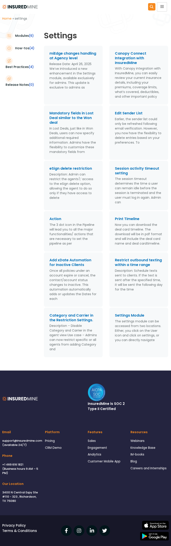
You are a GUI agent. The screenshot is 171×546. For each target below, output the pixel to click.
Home (7, 18)
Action (55, 218)
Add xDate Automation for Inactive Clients (70, 262)
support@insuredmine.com (22, 441)
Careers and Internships (148, 468)
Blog (133, 461)
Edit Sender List (128, 113)
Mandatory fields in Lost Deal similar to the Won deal (71, 118)
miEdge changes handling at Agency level (72, 56)
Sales (92, 441)
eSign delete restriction (70, 168)
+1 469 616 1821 (12, 464)
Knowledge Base (142, 448)
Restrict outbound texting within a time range (138, 262)
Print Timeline (127, 218)
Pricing (50, 441)
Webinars (137, 441)
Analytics (94, 454)
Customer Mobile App (104, 461)
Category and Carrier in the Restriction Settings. (71, 318)
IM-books (137, 454)
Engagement (97, 448)
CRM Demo (53, 448)
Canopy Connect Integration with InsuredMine (130, 58)
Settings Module (129, 315)
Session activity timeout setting (137, 171)
